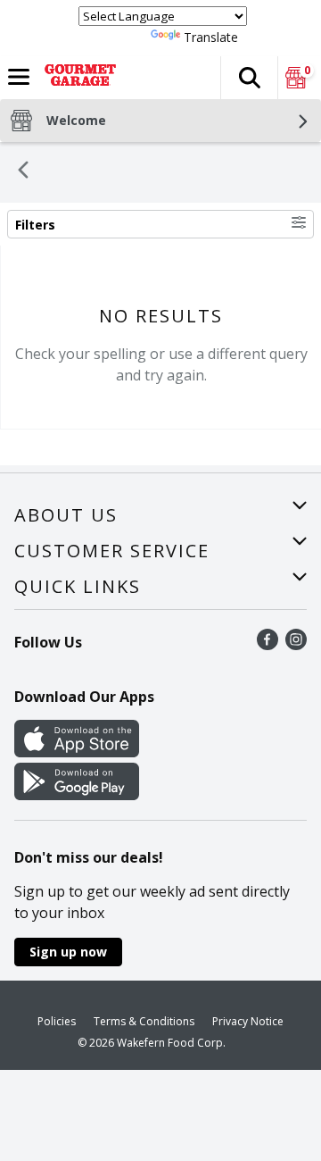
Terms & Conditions (144, 1021)
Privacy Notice (248, 1021)
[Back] (23, 172)
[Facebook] (267, 645)
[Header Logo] (76, 77)
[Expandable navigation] (18, 77)
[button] (248, 77)
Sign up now (68, 951)
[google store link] (76, 795)
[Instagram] (296, 645)
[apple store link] (76, 752)
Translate (211, 37)
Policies (56, 1021)
